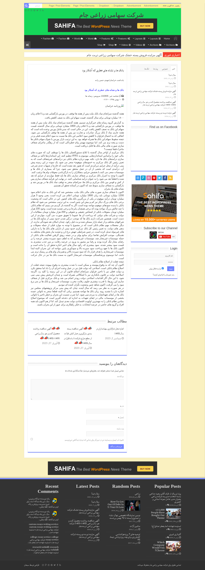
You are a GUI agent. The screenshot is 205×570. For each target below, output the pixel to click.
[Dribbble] (31, 10)
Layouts (154, 38)
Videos (139, 45)
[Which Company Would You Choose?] (173, 546)
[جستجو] (26, 5)
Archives (170, 45)
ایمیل (121, 417)
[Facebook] (40, 10)
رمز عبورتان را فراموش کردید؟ (163, 275)
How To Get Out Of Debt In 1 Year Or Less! (116, 504)
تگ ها (146, 69)
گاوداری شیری (175, 534)
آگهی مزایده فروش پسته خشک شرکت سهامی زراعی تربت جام (154, 92)
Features (122, 38)
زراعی (137, 493)
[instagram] (25, 10)
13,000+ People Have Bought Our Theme (157, 513)
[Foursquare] (28, 10)
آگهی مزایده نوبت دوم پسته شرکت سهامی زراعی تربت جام (154, 113)
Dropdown (119, 5)
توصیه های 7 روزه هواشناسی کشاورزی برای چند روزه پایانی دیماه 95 (125, 537)
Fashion (62, 38)
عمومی (165, 69)
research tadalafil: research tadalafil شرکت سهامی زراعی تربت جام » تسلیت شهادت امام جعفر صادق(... (43, 550)
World (90, 38)
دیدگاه (120, 376)
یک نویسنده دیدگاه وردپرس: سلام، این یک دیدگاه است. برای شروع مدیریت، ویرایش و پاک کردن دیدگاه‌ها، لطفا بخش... (43, 503)
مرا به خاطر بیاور (155, 269)
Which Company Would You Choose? (158, 546)
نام (122, 406)
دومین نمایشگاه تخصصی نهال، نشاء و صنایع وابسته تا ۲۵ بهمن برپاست (124, 516)
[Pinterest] (34, 10)
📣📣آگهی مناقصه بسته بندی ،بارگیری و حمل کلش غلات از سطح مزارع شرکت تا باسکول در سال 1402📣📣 (78, 336)
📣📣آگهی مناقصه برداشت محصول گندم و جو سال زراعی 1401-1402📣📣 (46, 333)
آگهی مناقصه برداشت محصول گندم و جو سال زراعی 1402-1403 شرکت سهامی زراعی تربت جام (156, 103)
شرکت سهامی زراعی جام (111, 15)
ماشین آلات (135, 526)
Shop (111, 45)
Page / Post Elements (84, 5)
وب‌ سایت (120, 429)
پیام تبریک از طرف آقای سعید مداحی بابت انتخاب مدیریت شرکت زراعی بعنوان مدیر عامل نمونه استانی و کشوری (165, 497)
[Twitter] (37, 10)
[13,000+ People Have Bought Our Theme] (173, 514)
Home (175, 38)
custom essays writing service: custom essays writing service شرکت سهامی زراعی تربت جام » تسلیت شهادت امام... (44, 528)
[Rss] (43, 10)
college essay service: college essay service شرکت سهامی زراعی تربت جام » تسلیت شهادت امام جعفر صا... (43, 540)
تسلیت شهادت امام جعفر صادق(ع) (166, 526)
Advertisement (151, 5)
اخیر (173, 69)
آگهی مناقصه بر (152, 55)
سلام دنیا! (172, 75)
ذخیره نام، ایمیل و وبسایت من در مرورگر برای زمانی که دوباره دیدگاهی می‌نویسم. (94, 440)
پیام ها (155, 69)
